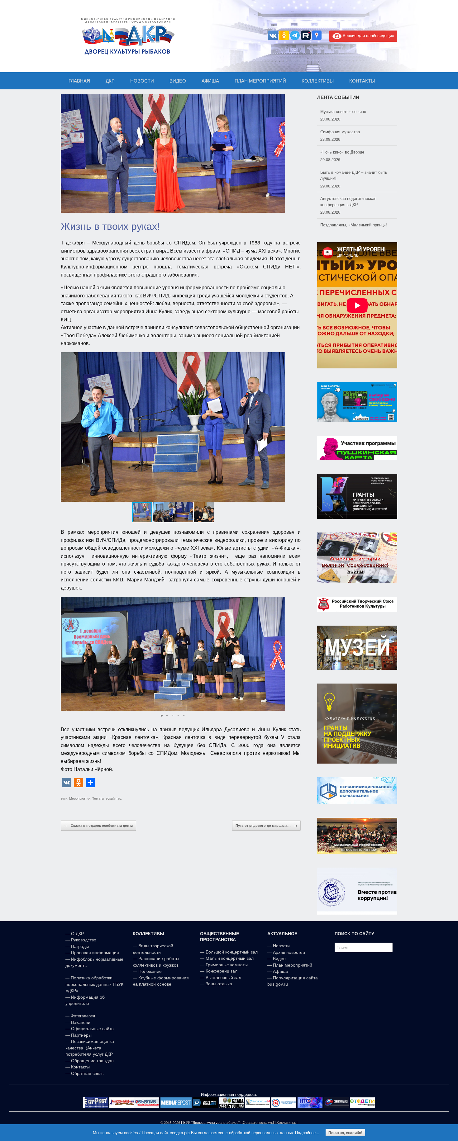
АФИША (210, 80)
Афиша (280, 971)
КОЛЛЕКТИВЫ (318, 80)
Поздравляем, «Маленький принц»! (353, 207)
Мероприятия (79, 798)
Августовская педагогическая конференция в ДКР (348, 184)
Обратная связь (86, 1073)
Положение (150, 971)
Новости (281, 945)
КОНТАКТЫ (362, 80)
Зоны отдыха (219, 983)
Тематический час (106, 798)
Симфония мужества (340, 114)
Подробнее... (307, 1132)
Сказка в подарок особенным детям (98, 825)
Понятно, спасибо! (345, 1132)
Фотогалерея (83, 1016)
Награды (80, 946)
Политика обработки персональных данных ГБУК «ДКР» (94, 984)
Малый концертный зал (230, 958)
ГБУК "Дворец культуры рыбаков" (210, 1122)
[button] (279, 427)
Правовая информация (95, 952)
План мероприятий (292, 965)
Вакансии (80, 1022)
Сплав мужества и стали (343, 227)
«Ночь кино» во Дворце (342, 134)
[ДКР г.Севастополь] (126, 36)
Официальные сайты (92, 1028)
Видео (279, 958)
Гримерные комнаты (227, 964)
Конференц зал (221, 970)
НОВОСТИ (142, 80)
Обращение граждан (92, 1060)
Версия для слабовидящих (367, 35)
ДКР (110, 80)
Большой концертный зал (232, 951)
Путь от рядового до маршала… (266, 825)
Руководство (83, 939)
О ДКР (77, 933)
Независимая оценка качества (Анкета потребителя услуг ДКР (89, 1048)
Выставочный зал (223, 977)
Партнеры (81, 1035)
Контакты (80, 1066)
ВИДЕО (177, 80)
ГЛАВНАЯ (79, 80)
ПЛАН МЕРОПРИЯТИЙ (260, 80)
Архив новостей (289, 952)
